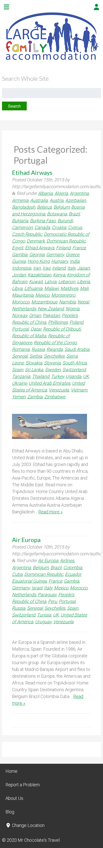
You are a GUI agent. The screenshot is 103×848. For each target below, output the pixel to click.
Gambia (20, 254)
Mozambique (44, 301)
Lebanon (66, 281)
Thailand (40, 376)
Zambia (34, 396)
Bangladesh (23, 207)
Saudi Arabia (77, 349)
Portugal (20, 329)
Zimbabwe (54, 396)
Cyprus (75, 227)
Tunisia (44, 615)
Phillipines (58, 322)
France (79, 247)
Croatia (59, 227)
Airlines (67, 560)
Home (12, 771)
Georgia (36, 254)
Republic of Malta (29, 335)
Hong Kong (39, 261)
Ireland (59, 268)
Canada (42, 227)
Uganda (73, 376)
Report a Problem (23, 784)
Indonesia (21, 268)
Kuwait (36, 281)
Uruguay (43, 621)
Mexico (42, 295)
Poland (76, 322)
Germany (55, 254)
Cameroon (22, 227)
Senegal (20, 356)
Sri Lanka (34, 369)
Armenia (20, 200)
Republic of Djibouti (62, 329)
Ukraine (19, 383)
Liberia (83, 281)
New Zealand (51, 308)
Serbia (36, 356)
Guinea (19, 261)
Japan (83, 268)
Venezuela (59, 390)
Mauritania (23, 295)
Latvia (50, 281)
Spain (17, 369)
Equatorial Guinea (29, 581)
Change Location (27, 825)
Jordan (19, 274)
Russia (38, 349)
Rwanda (54, 349)
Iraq (46, 268)
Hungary (59, 261)
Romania (21, 349)
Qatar (35, 329)
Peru (52, 601)
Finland (63, 247)
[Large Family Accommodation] (51, 60)
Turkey (57, 376)
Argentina (79, 193)
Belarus (44, 207)
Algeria (61, 193)
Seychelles (54, 356)
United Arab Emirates (49, 383)
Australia (39, 200)
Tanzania (21, 376)
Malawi (51, 288)
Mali (84, 288)
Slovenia (52, 362)
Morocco (21, 301)
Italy (71, 268)
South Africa (74, 362)
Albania (45, 193)
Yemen (19, 396)
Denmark (36, 241)
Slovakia (34, 362)
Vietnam (79, 390)
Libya (17, 288)
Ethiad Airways (39, 247)
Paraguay (47, 594)
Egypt (17, 247)
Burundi (65, 220)
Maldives (69, 288)
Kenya (59, 274)
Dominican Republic (66, 241)
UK (86, 376)
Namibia (67, 301)
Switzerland (74, 369)
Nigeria (73, 308)
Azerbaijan (75, 200)
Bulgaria (20, 220)
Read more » (50, 511)
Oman (35, 315)
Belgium (62, 207)
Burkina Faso (43, 220)
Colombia (72, 567)
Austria (57, 200)
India (75, 261)
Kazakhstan (39, 274)
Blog (10, 811)
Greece (72, 254)
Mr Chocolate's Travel (39, 840)
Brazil (74, 213)
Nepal (83, 301)
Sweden (53, 369)
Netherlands (24, 308)
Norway (19, 315)
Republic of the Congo (55, 342)
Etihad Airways (32, 172)
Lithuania (33, 288)
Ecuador (73, 574)
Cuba (17, 574)
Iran (37, 268)
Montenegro (63, 295)
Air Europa (26, 539)
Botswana (57, 213)
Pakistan (51, 315)
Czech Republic (27, 234)
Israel (37, 587)
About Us (14, 798)
